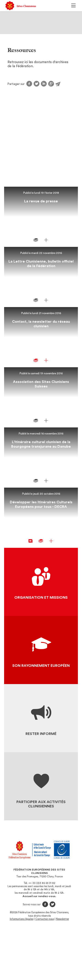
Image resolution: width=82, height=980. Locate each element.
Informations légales (21, 919)
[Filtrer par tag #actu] (30, 541)
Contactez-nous (44, 919)
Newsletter (62, 919)
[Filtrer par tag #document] (35, 240)
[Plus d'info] (46, 240)
